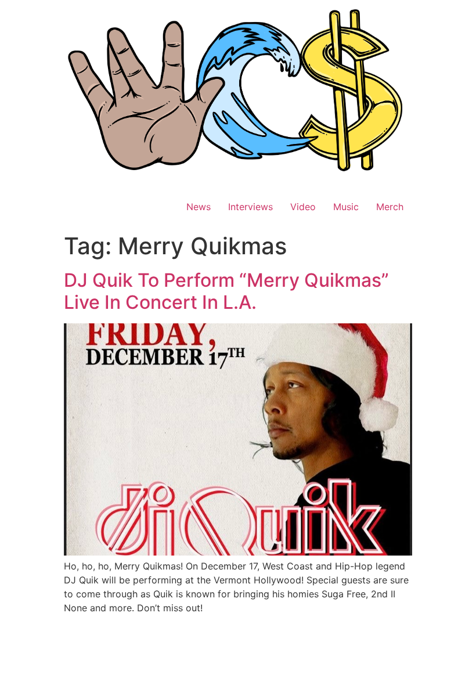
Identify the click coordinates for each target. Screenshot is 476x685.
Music (346, 206)
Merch (389, 206)
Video (303, 206)
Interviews (250, 206)
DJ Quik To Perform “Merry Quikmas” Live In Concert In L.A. (226, 291)
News (198, 206)
